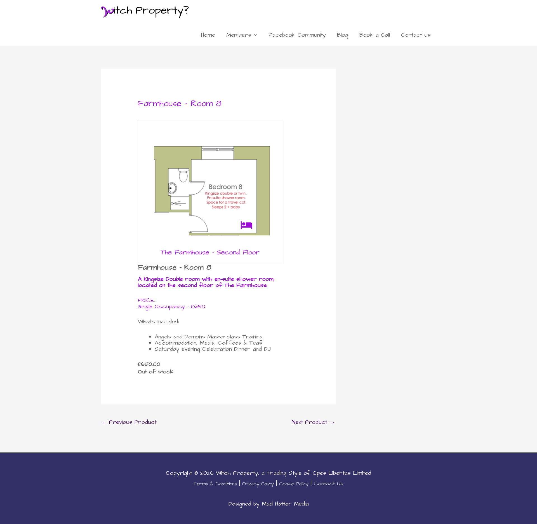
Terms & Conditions (215, 484)
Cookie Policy (293, 484)
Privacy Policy (258, 484)
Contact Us (416, 35)
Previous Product (129, 422)
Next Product (313, 422)
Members (238, 35)
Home (208, 35)
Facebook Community (297, 35)
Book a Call (374, 35)
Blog (342, 35)
